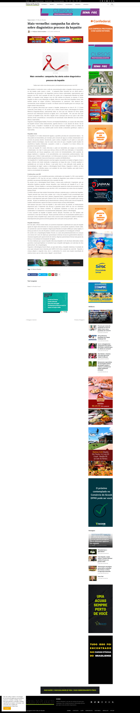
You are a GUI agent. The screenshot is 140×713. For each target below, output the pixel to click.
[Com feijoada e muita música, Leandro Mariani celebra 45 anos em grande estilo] (93, 558)
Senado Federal (48, 1)
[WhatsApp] (49, 274)
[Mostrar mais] (59, 274)
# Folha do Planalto (41, 20)
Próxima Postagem (79, 320)
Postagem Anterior (32, 320)
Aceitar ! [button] (7, 708)
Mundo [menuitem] (77, 4)
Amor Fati (100, 576)
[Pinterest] (52, 274)
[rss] (113, 1)
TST (77, 1)
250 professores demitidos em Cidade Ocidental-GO (104, 337)
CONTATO (75, 710)
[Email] (56, 274)
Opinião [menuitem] (85, 4)
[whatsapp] (109, 1)
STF (32, 1)
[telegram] (111, 1)
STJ (70, 1)
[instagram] (104, 1)
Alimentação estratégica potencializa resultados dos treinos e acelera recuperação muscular (105, 569)
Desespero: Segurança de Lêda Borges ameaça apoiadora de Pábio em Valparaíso (99, 314)
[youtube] (107, 1)
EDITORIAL (98, 710)
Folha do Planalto (40, 710)
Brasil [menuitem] (52, 4)
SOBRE (69, 710)
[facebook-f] (100, 1)
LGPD (81, 710)
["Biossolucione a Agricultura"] (93, 551)
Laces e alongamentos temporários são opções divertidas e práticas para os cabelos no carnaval (105, 346)
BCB (80, 1)
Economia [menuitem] (69, 4)
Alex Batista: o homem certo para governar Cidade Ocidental (104, 355)
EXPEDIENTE (89, 710)
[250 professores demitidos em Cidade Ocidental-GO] (93, 337)
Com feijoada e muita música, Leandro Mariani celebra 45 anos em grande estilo (105, 559)
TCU (67, 1)
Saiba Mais (15, 706)
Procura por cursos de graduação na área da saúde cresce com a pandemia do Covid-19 (104, 328)
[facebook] (91, 702)
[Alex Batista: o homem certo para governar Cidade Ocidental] (93, 355)
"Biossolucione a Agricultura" (102, 550)
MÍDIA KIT (105, 710)
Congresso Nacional (39, 1)
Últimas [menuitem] (44, 4)
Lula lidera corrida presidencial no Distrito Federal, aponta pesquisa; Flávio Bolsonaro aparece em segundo (99, 539)
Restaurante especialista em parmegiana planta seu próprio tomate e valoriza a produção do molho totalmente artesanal (105, 366)
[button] (108, 4)
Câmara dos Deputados (59, 1)
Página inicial (31, 20)
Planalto (27, 1)
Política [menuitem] (59, 4)
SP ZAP (112, 710)
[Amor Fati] (93, 578)
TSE (73, 1)
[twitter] (102, 1)
